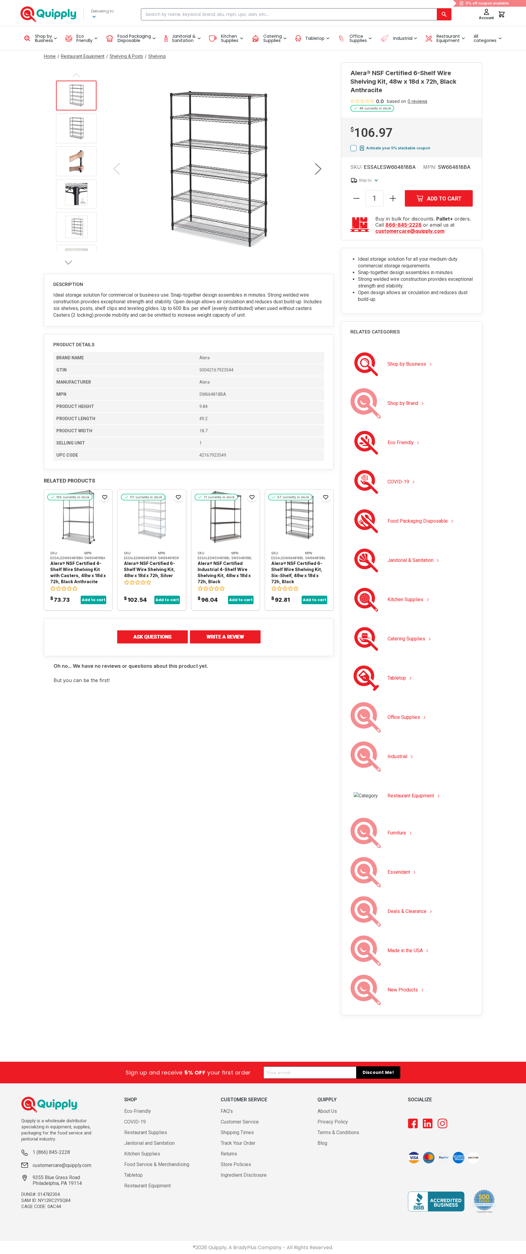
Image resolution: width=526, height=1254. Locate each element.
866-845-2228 (403, 225)
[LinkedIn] (428, 1123)
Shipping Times (237, 1132)
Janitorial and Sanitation (149, 1143)
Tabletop (133, 1175)
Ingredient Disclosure (244, 1175)
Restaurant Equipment (147, 1186)
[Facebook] (413, 1123)
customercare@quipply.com (409, 231)
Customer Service (240, 1122)
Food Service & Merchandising (156, 1164)
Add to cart (93, 599)
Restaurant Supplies (145, 1132)
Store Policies (236, 1164)
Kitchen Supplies (142, 1154)
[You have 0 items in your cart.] (501, 14)
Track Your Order (238, 1143)
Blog (322, 1143)
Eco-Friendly (137, 1111)
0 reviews (417, 101)
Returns (229, 1154)
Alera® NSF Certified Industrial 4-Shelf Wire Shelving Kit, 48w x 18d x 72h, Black (224, 572)
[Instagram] (442, 1123)
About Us (327, 1111)
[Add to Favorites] (104, 497)
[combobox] (296, 14)
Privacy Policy (332, 1122)
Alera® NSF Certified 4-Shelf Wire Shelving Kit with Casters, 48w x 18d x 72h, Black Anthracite (78, 572)
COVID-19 (135, 1122)
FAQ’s (227, 1111)
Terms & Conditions (338, 1132)
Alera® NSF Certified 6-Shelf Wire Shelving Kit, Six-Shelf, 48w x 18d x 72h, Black (296, 572)
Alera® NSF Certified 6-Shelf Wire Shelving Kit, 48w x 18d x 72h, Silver (149, 569)
